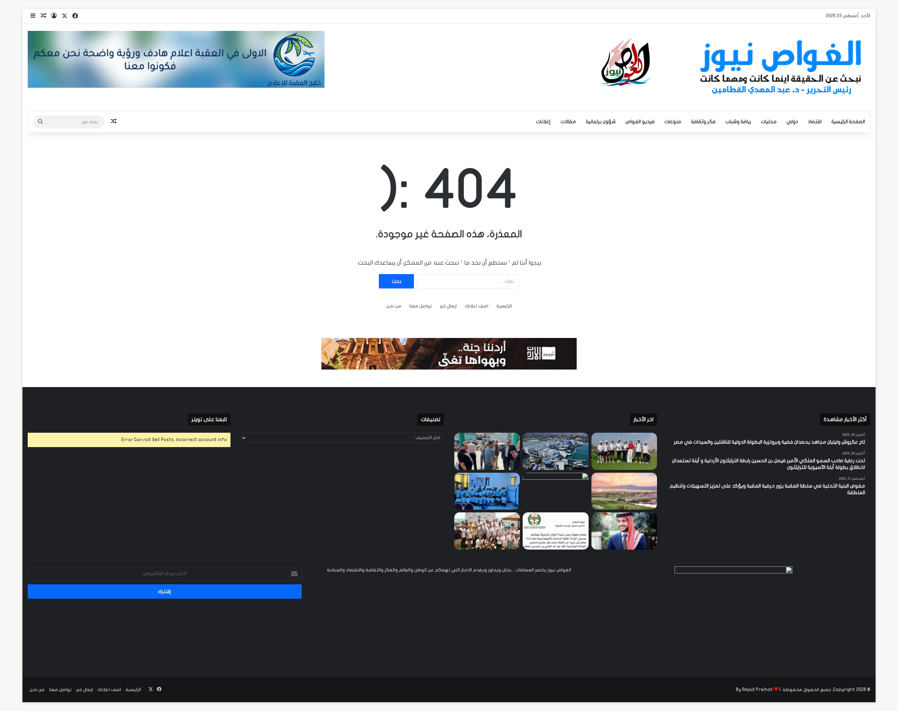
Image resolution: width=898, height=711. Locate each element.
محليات (769, 121)
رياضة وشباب (738, 121)
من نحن (393, 306)
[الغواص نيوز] (733, 67)
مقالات (568, 121)
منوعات (672, 121)
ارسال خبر (448, 306)
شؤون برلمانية (601, 121)
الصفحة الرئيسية (848, 121)
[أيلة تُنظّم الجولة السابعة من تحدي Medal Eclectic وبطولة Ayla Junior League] (555, 491)
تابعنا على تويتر (209, 419)
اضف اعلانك (476, 306)
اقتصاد (815, 121)
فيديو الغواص (640, 121)
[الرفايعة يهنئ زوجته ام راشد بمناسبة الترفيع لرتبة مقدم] (555, 531)
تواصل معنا (420, 306)
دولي (792, 121)
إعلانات (543, 121)
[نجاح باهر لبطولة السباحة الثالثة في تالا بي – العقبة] (487, 531)
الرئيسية (504, 306)
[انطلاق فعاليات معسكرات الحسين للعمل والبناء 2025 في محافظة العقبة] (487, 491)
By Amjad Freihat (754, 689)
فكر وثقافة (703, 121)
